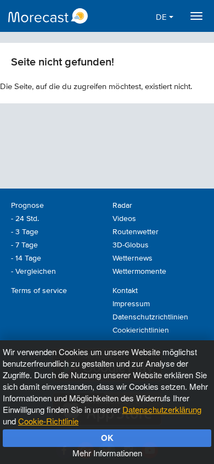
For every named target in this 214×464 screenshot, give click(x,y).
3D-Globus (130, 245)
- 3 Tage (24, 232)
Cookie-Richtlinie (48, 421)
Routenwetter (135, 232)
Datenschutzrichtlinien (150, 317)
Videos (124, 219)
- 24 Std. (25, 219)
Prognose (27, 205)
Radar (122, 205)
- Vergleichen (33, 271)
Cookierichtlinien (140, 330)
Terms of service (39, 291)
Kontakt (125, 291)
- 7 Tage (24, 245)
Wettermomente (139, 271)
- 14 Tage (26, 258)
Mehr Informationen (107, 453)
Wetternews (132, 258)
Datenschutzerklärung (161, 409)
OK (107, 438)
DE (162, 17)
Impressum (131, 304)
